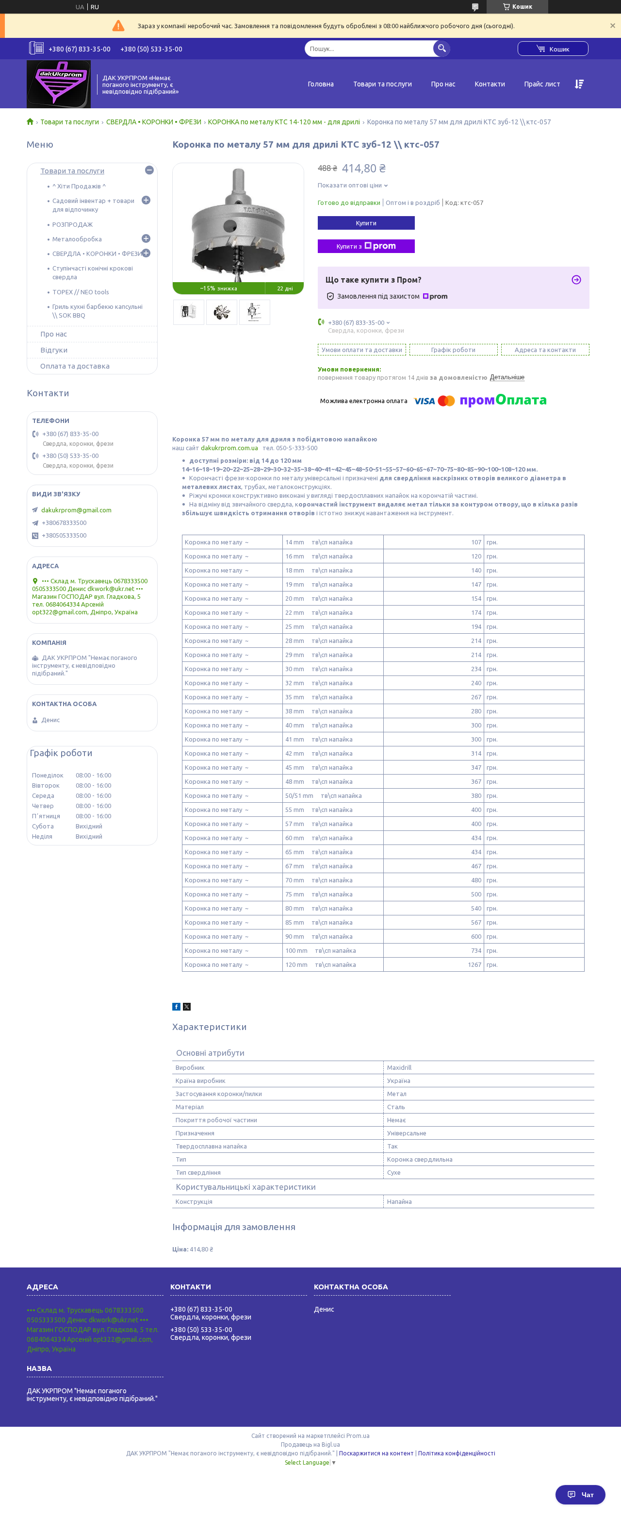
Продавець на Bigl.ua (310, 1444)
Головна (321, 84)
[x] (187, 1008)
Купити (366, 223)
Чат (588, 1495)
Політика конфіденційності (456, 1453)
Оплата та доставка (75, 366)
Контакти (490, 84)
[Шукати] (441, 48)
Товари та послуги (382, 84)
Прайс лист (542, 84)
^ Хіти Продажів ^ (79, 186)
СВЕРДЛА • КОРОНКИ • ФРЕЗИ (153, 122)
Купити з (349, 246)
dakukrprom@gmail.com (76, 510)
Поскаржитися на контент (376, 1453)
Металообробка (77, 239)
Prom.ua (358, 1436)
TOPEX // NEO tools (80, 291)
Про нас (443, 84)
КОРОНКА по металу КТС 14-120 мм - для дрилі (284, 122)
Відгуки (53, 350)
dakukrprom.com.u (228, 447)
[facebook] (176, 1008)
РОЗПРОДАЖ (72, 224)
